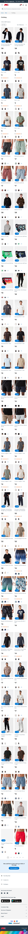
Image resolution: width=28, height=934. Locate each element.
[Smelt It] (16, 270)
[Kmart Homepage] (6, 5)
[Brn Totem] (2, 687)
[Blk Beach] (2, 629)
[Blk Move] (16, 351)
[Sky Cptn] (5, 53)
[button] (2, 4)
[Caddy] (18, 244)
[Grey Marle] (2, 244)
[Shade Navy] (5, 406)
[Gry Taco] (2, 324)
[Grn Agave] (2, 490)
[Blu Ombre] (2, 462)
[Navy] (5, 519)
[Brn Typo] (16, 377)
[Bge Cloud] (16, 490)
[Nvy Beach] (2, 81)
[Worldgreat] (16, 244)
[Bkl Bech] (5, 687)
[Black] (2, 53)
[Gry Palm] (16, 108)
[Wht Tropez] (5, 324)
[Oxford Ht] (5, 743)
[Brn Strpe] (16, 826)
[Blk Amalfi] (2, 825)
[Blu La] (2, 108)
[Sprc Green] (18, 853)
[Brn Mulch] (5, 217)
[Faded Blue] (16, 190)
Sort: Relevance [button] (20, 24)
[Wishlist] (23, 5)
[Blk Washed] (2, 163)
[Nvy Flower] (16, 602)
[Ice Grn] (5, 163)
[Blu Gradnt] (16, 574)
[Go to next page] (23, 859)
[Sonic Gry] (16, 434)
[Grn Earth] (5, 546)
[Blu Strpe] (18, 826)
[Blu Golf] (2, 377)
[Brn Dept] (2, 351)
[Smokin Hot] (2, 297)
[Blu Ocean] (5, 798)
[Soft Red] (2, 190)
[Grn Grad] (18, 574)
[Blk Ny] (5, 81)
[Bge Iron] (2, 136)
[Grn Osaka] (16, 136)
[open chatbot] (25, 931)
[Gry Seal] (5, 462)
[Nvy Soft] (2, 715)
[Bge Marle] (2, 546)
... (9, 12)
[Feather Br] (2, 434)
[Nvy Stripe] (2, 798)
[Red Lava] (16, 853)
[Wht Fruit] (16, 715)
